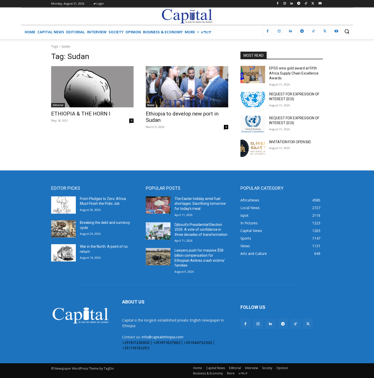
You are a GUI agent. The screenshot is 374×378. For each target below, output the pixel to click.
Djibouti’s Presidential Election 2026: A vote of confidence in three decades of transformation (201, 230)
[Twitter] (313, 4)
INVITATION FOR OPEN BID (290, 142)
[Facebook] (277, 4)
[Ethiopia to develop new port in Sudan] (187, 86)
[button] (347, 31)
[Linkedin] (292, 4)
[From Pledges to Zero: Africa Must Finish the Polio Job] (63, 205)
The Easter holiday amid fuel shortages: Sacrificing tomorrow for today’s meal (200, 204)
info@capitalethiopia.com (162, 337)
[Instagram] (284, 4)
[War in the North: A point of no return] (63, 252)
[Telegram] (299, 4)
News (150, 105)
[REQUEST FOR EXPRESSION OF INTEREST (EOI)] (252, 100)
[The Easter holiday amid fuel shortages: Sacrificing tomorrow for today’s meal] (158, 205)
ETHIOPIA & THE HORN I (80, 114)
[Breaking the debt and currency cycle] (63, 229)
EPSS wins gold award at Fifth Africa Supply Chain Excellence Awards (294, 73)
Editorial (58, 105)
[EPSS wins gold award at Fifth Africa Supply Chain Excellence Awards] (252, 74)
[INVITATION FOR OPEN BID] (252, 148)
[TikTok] (306, 4)
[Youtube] (320, 4)
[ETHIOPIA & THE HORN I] (92, 86)
